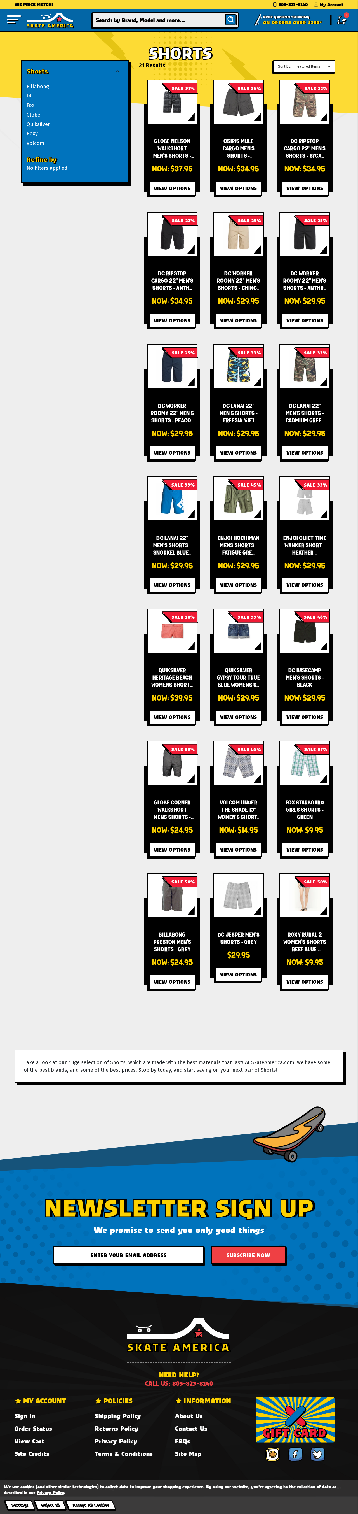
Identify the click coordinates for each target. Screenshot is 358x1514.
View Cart (29, 1441)
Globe (33, 115)
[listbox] (315, 66)
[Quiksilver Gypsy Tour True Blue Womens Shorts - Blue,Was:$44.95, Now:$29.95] (238, 631)
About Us (189, 1415)
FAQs (182, 1441)
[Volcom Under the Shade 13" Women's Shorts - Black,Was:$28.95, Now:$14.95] (238, 763)
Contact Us (191, 1428)
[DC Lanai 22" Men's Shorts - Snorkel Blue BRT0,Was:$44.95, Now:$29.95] (172, 499)
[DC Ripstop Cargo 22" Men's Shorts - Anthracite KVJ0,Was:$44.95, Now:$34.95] (172, 234)
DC (30, 96)
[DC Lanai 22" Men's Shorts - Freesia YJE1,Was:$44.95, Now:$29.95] (238, 366)
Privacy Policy (116, 1441)
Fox (30, 105)
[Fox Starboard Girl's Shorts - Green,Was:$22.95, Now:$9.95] (305, 763)
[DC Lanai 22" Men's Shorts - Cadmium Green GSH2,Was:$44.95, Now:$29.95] (305, 366)
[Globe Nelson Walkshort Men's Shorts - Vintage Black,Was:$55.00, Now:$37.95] (172, 102)
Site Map (188, 1453)
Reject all (50, 1505)
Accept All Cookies (90, 1505)
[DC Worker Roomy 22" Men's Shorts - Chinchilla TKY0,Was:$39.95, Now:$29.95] (238, 234)
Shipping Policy (118, 1415)
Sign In (25, 1415)
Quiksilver (38, 124)
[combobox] (165, 20)
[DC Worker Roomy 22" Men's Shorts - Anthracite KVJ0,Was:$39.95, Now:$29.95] (305, 234)
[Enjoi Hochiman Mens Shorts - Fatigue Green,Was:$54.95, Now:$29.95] (238, 499)
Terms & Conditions (124, 1453)
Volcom (35, 143)
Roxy (32, 134)
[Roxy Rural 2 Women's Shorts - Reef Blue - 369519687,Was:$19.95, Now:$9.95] (305, 896)
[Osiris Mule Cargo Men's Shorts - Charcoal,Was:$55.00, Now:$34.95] (238, 102)
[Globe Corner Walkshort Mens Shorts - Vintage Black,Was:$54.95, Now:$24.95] (172, 763)
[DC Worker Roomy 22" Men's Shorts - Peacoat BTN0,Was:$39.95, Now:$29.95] (172, 366)
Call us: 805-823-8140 (179, 1383)
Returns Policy (116, 1428)
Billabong (38, 86)
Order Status (33, 1428)
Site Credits (32, 1453)
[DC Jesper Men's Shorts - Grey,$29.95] (238, 896)
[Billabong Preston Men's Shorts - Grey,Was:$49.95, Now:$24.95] (172, 896)
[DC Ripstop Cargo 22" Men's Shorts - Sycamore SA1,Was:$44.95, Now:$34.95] (305, 102)
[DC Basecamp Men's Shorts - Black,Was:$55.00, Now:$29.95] (305, 631)
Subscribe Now (248, 1255)
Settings (19, 1505)
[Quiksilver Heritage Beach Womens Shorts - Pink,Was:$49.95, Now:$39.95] (172, 631)
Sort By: (284, 66)
